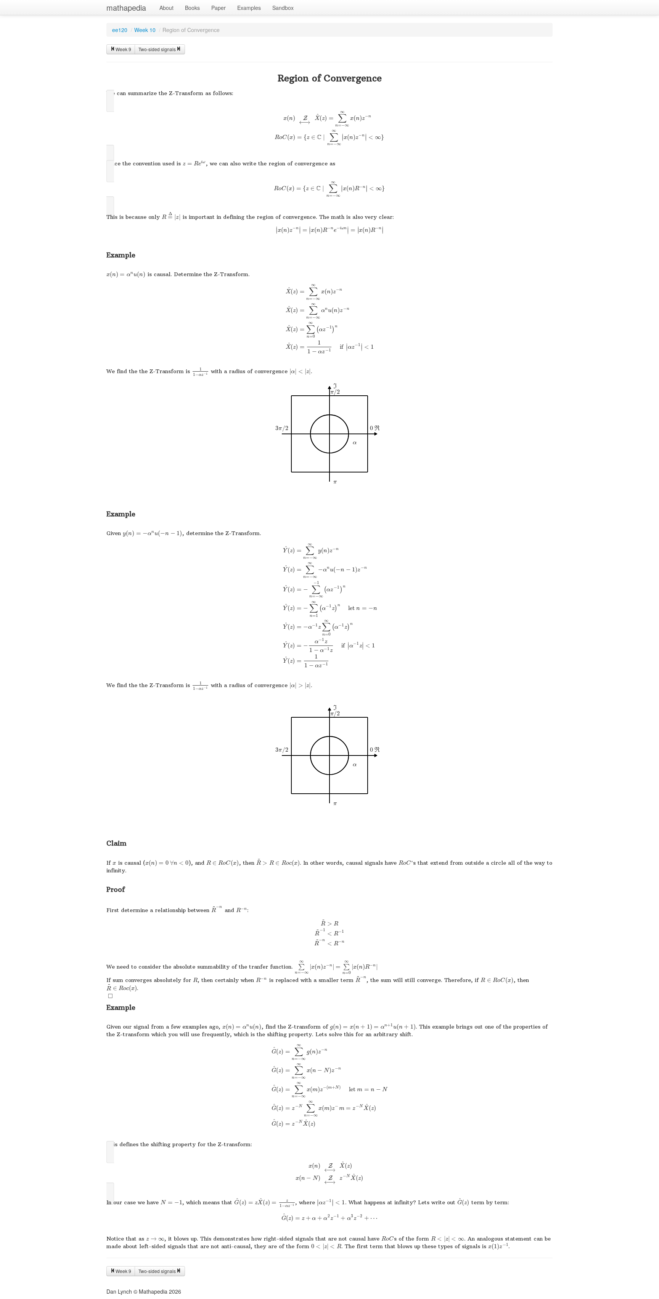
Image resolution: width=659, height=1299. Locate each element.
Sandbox (283, 7)
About (166, 7)
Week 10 (145, 30)
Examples (249, 7)
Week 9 (123, 49)
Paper (218, 7)
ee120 (119, 30)
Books (192, 7)
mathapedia (126, 7)
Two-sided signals (157, 49)
